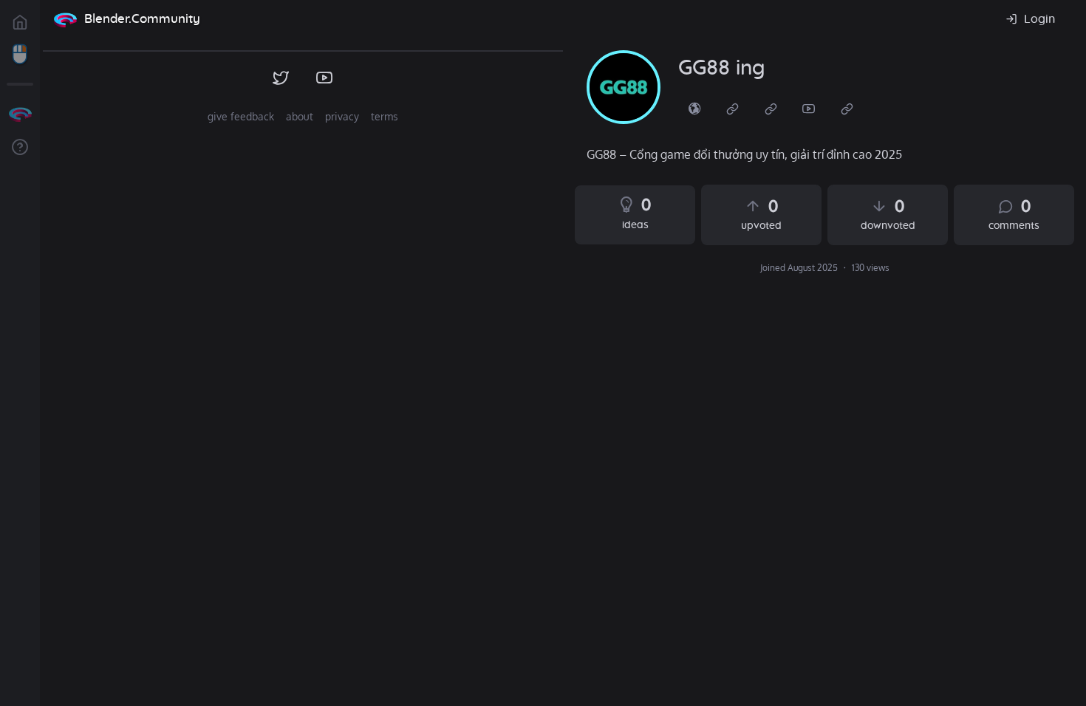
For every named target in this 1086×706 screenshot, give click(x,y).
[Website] (733, 108)
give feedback (241, 116)
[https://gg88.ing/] (694, 108)
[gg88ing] (623, 87)
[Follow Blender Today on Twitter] (281, 78)
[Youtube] (809, 108)
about (299, 116)
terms (384, 116)
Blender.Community (142, 19)
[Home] (65, 19)
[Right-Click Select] (20, 54)
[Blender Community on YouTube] (325, 78)
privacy (342, 116)
